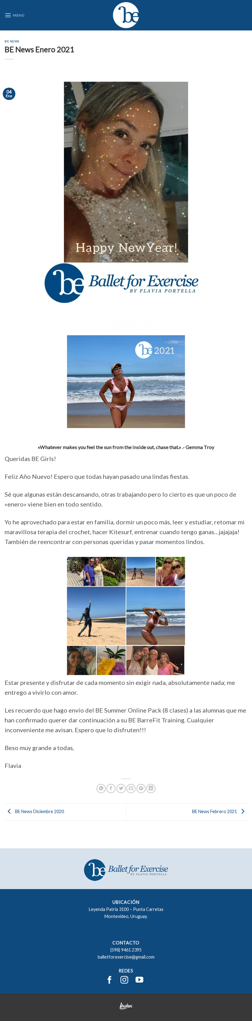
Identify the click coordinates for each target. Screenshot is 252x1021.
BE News (12, 41)
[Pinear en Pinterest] (141, 788)
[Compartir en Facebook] (111, 788)
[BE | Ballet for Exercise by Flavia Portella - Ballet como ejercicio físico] (126, 15)
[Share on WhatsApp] (101, 788)
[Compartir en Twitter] (121, 788)
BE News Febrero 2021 (215, 811)
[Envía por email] (131, 788)
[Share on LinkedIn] (151, 788)
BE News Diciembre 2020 (39, 811)
